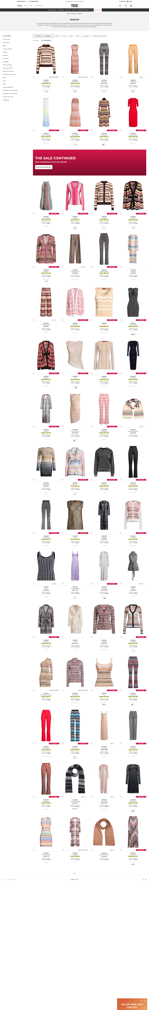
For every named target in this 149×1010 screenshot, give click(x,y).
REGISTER (123, 1)
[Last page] (145, 879)
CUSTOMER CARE (33, 1)
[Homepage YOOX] (74, 5)
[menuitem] (19, 5)
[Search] (120, 5)
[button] (17, 39)
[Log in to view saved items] (125, 5)
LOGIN (129, 2)
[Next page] (137, 879)
